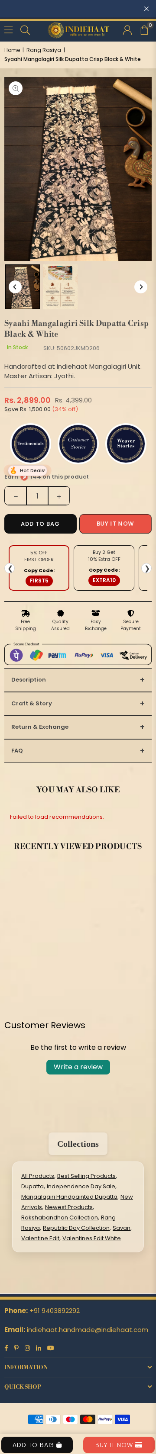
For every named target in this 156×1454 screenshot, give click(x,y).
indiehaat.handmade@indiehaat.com (87, 1329)
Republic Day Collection (76, 1228)
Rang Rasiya (43, 50)
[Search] (25, 29)
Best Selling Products (86, 1176)
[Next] (140, 286)
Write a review (78, 1067)
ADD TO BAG (34, 1445)
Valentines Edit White (91, 1238)
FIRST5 (39, 580)
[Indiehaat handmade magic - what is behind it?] (60, 286)
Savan (121, 1228)
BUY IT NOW (115, 1445)
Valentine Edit (40, 1238)
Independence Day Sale (81, 1186)
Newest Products (69, 1207)
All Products (37, 1176)
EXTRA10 (104, 580)
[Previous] (15, 286)
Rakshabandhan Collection (59, 1217)
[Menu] (8, 29)
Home (12, 50)
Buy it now (115, 524)
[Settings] (127, 29)
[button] (144, 29)
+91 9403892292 (54, 1310)
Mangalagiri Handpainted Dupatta (69, 1197)
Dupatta (32, 1186)
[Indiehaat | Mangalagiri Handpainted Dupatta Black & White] (22, 287)
